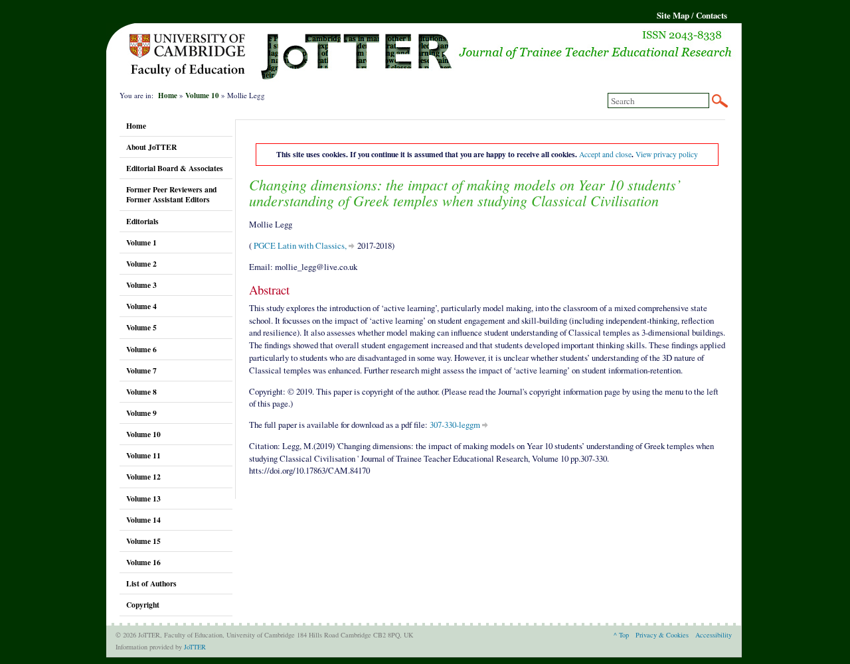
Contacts (711, 15)
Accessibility (713, 634)
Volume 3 (141, 285)
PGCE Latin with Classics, (299, 245)
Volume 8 (141, 391)
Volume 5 (141, 327)
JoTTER (195, 646)
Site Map (673, 15)
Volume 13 (143, 498)
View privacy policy (667, 154)
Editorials (142, 221)
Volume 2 (141, 263)
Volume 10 (202, 95)
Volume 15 (143, 541)
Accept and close (605, 154)
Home (167, 95)
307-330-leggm (455, 425)
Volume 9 (141, 413)
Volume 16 (143, 562)
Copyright (142, 604)
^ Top (621, 634)
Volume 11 (143, 455)
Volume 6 (141, 349)
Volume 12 (143, 476)
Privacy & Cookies (662, 634)
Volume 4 (141, 306)
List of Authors (151, 583)
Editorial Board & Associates (174, 168)
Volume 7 (141, 370)
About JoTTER (151, 147)
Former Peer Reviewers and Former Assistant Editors (171, 194)
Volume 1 (141, 242)
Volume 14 (143, 519)
